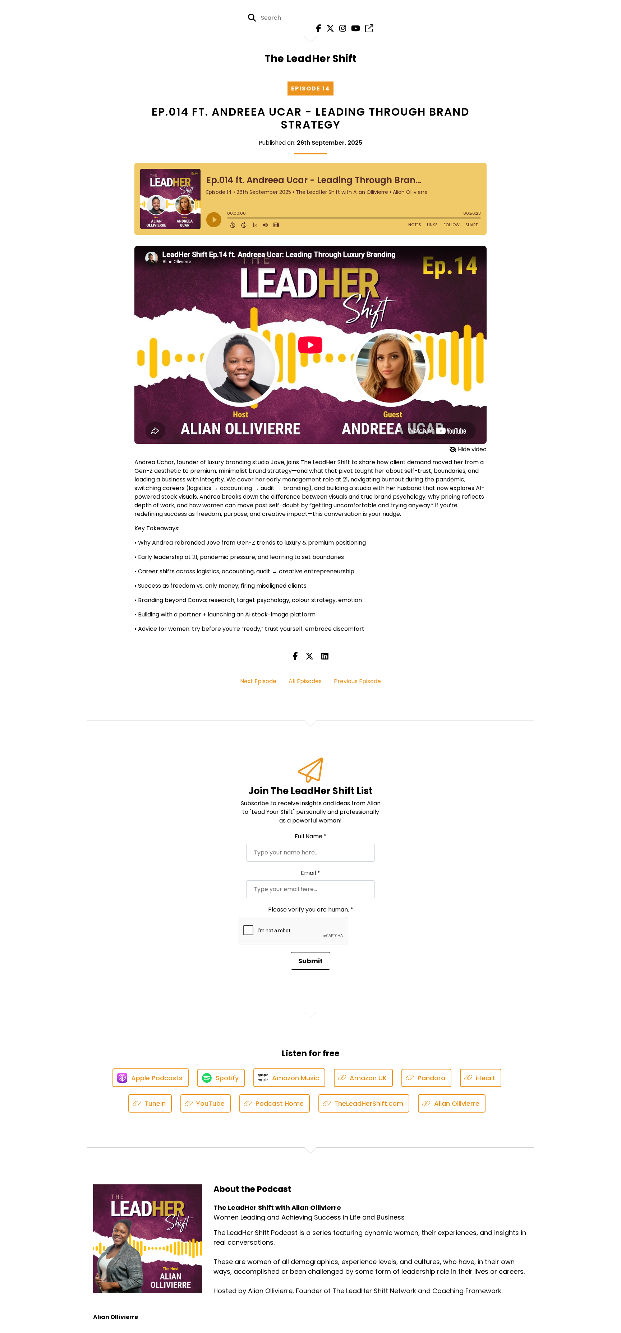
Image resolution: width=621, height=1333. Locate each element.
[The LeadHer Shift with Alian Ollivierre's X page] (328, 28)
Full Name (311, 836)
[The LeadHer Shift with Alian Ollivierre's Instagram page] (341, 28)
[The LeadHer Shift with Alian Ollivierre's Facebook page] (317, 28)
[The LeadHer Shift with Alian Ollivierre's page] (367, 28)
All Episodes (305, 681)
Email (310, 873)
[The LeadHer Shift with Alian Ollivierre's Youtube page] (354, 28)
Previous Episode (357, 681)
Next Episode (258, 681)
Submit (310, 960)
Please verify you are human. (310, 909)
